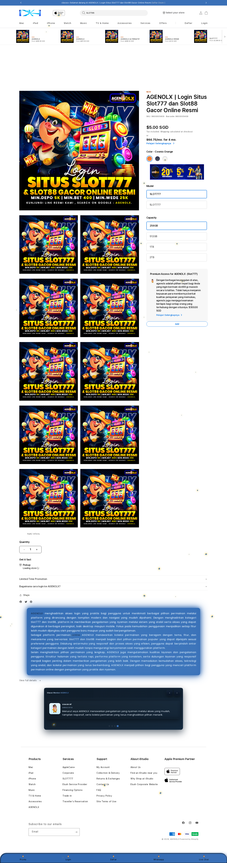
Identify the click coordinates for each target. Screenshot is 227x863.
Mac (31, 767)
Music (32, 790)
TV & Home (35, 796)
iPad (31, 773)
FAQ (99, 790)
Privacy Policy (104, 796)
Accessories (35, 801)
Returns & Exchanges (108, 778)
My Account (103, 767)
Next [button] (206, 2)
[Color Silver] (164, 118)
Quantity (24, 501)
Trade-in (67, 796)
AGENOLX (37, 573)
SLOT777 (155, 153)
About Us (135, 767)
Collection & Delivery (108, 773)
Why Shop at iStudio (141, 778)
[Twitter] (27, 562)
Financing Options (72, 790)
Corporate (68, 773)
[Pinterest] (32, 562)
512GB (153, 195)
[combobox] (114, 13)
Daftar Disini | (158, 3)
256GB (154, 185)
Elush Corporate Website (144, 784)
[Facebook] (21, 562)
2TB (152, 216)
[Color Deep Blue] (157, 118)
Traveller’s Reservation (75, 801)
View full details (28, 640)
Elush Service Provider (75, 784)
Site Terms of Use (106, 801)
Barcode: (170, 76)
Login (68, 859)
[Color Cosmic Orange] (149, 118)
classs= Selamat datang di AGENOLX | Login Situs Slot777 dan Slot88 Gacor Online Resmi (113, 3)
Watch (32, 784)
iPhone (32, 778)
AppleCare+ (69, 767)
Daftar (113, 859)
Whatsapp (158, 859)
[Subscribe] (76, 832)
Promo (23, 859)
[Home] (30, 13)
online (76, 594)
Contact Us (103, 784)
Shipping (164, 91)
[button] (21, 23)
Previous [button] (20, 2)
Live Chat (204, 859)
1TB (152, 206)
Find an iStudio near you (143, 773)
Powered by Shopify (189, 839)
